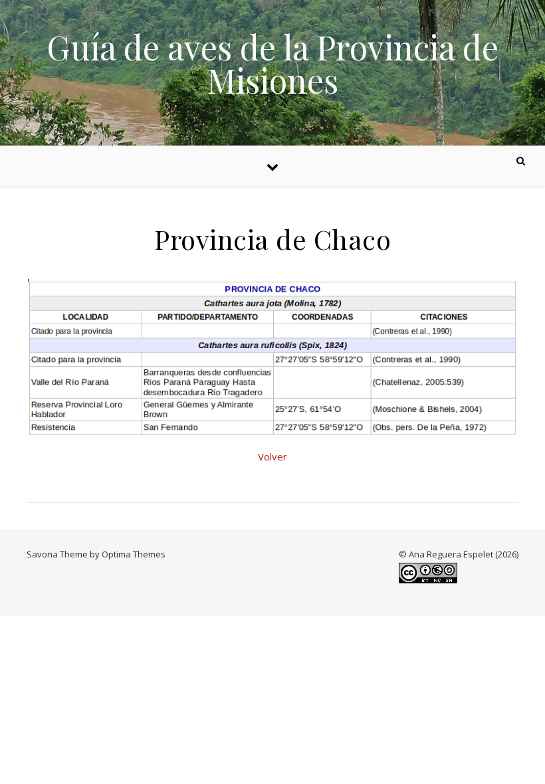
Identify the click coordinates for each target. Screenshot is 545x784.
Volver (272, 456)
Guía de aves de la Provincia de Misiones (272, 64)
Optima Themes (133, 554)
